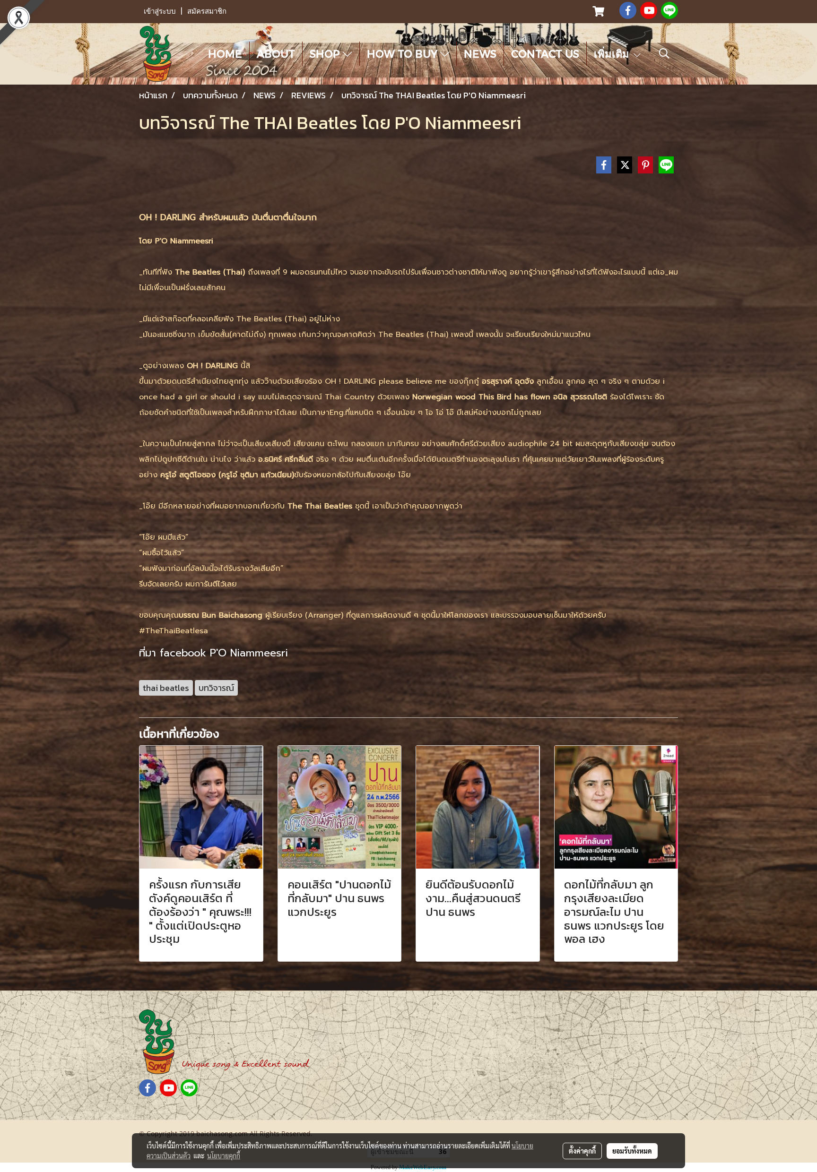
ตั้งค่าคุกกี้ (582, 1150)
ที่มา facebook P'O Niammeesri (213, 653)
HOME (225, 53)
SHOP (326, 53)
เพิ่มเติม (613, 53)
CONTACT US (545, 53)
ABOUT (276, 53)
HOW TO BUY (403, 53)
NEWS (480, 53)
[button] (664, 53)
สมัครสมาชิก (206, 11)
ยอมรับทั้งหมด (632, 1150)
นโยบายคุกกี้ (223, 1155)
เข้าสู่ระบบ (160, 11)
